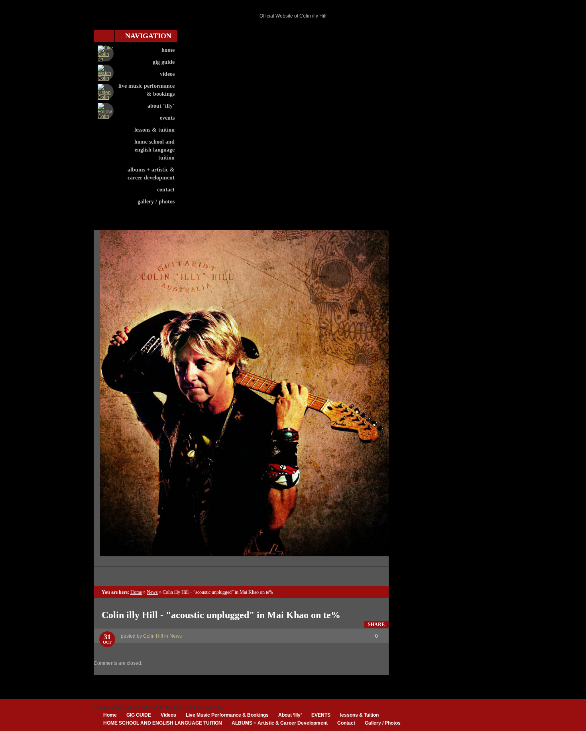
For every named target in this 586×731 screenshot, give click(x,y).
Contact (166, 190)
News (152, 592)
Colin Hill (153, 636)
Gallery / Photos (156, 202)
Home (168, 50)
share (376, 624)
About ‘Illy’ (161, 106)
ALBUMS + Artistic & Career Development (151, 174)
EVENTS (167, 118)
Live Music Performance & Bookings (146, 90)
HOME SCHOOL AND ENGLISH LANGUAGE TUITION (154, 150)
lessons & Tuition (154, 130)
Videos (167, 74)
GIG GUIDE (164, 62)
